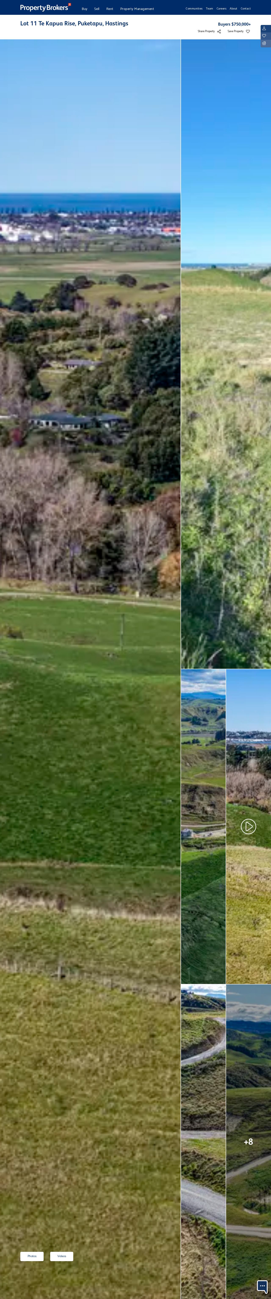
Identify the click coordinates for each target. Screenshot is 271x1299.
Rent (109, 9)
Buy (84, 9)
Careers (222, 8)
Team (209, 8)
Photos (32, 1256)
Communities (194, 8)
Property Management (137, 9)
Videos (61, 1256)
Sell (97, 9)
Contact (246, 8)
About (233, 8)
